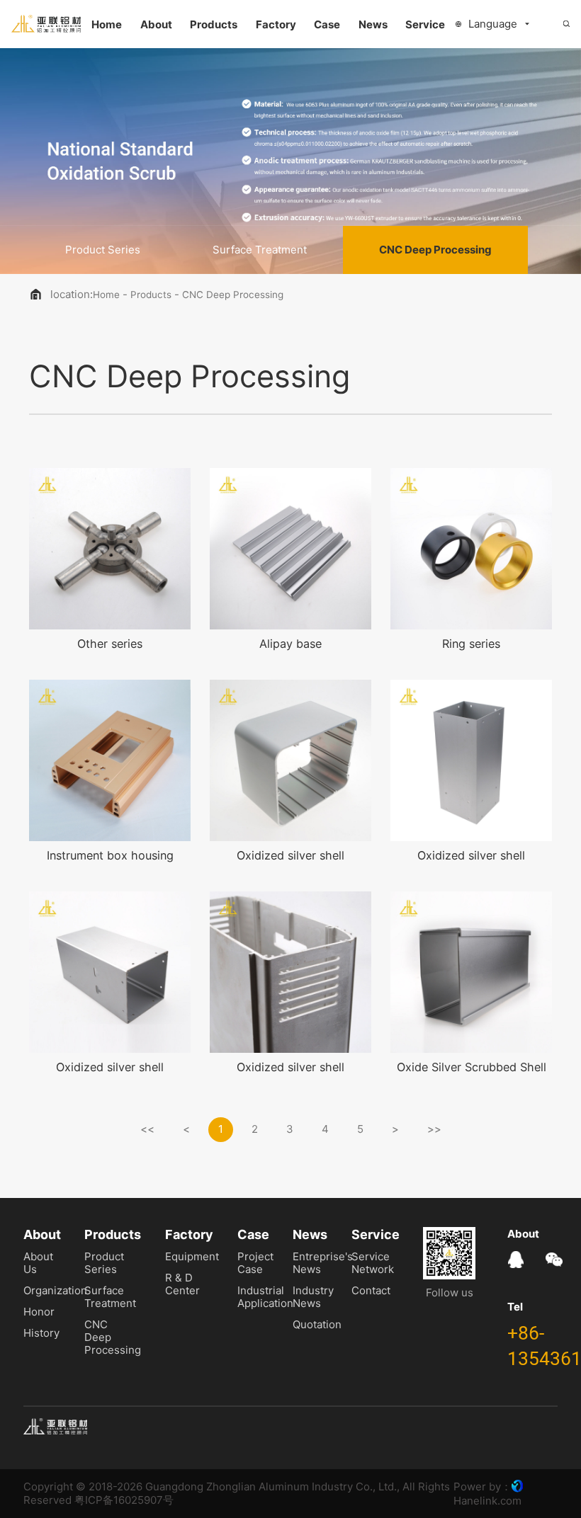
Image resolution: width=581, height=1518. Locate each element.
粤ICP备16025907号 (124, 1500)
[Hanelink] (517, 1486)
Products (150, 294)
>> (434, 1129)
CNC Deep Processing (435, 249)
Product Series (102, 249)
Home (106, 294)
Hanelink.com (487, 1500)
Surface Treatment (260, 249)
